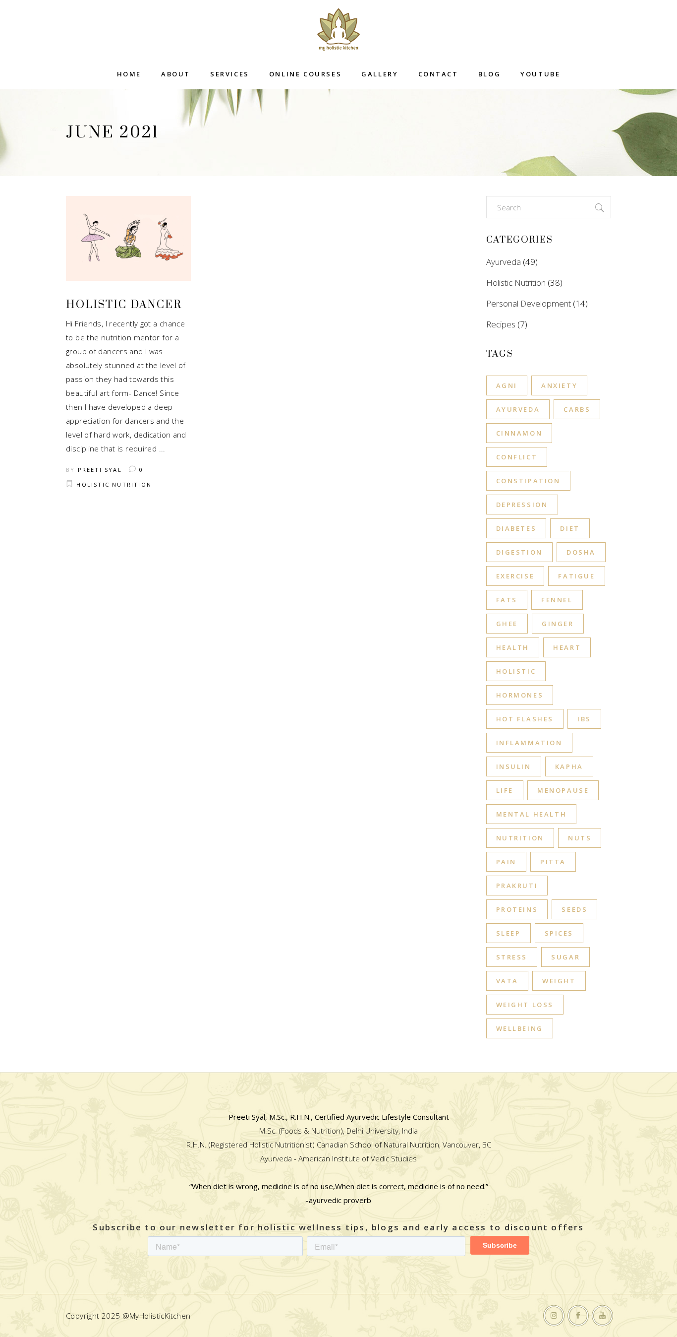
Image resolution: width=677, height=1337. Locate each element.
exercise (515, 576)
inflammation (529, 742)
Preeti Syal (100, 469)
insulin (513, 766)
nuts (579, 837)
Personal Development (528, 303)
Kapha (569, 766)
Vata (507, 980)
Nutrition (520, 837)
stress (512, 957)
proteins (517, 909)
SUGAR (565, 957)
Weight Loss (525, 1004)
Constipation (528, 480)
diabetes (516, 528)
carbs (577, 409)
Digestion (519, 552)
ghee (507, 623)
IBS (584, 718)
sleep (508, 933)
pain (506, 861)
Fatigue (576, 576)
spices (559, 933)
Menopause (563, 790)
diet (569, 528)
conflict (517, 456)
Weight (559, 980)
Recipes (500, 324)
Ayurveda (503, 261)
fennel (557, 599)
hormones (520, 695)
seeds (574, 909)
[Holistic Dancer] (128, 238)
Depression (522, 504)
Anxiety (559, 385)
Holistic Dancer (124, 305)
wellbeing (519, 1028)
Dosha (581, 552)
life (504, 790)
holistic (516, 671)
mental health (531, 814)
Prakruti (517, 885)
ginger (558, 623)
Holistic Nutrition (114, 484)
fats (506, 599)
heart (567, 647)
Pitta (553, 861)
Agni (506, 385)
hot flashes (525, 718)
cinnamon (519, 433)
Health (513, 647)
